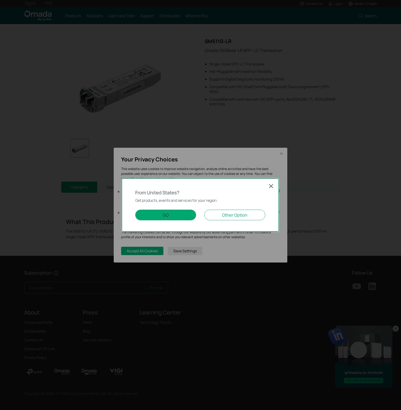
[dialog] (200, 205)
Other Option (234, 215)
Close (271, 186)
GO (166, 215)
